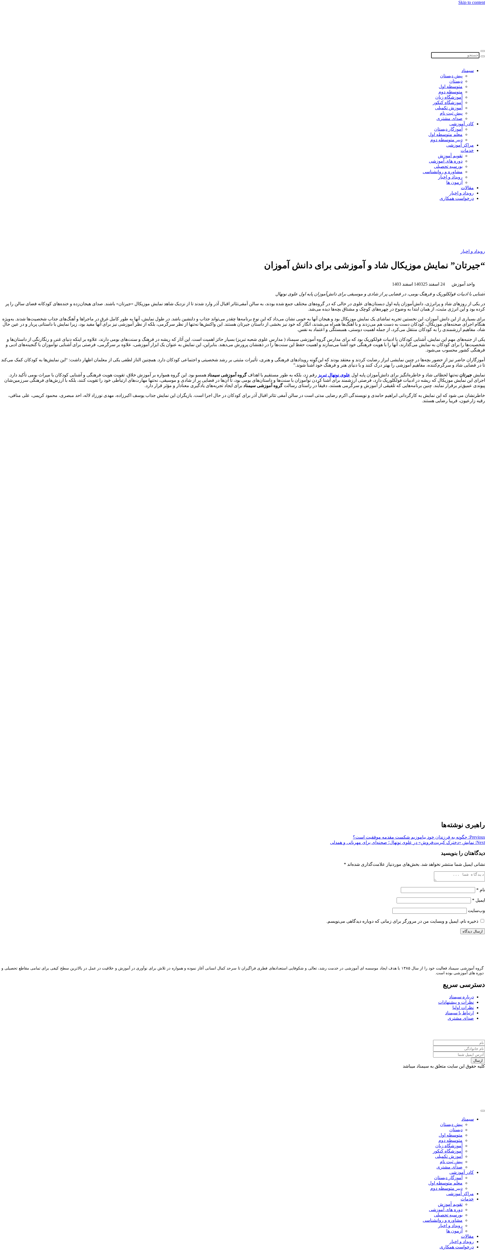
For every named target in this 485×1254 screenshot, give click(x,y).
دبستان (456, 81)
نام (480, 889)
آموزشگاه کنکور (448, 102)
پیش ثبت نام (451, 113)
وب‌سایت (476, 910)
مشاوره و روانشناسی (443, 171)
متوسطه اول (451, 86)
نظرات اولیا (463, 1007)
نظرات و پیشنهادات (456, 1002)
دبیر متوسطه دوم (446, 139)
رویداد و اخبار (450, 177)
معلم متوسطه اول (445, 134)
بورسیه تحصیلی (448, 166)
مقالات (467, 187)
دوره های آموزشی (446, 161)
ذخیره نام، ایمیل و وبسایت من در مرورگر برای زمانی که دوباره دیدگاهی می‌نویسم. (402, 921)
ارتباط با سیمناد (459, 1012)
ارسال (478, 1060)
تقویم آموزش (450, 155)
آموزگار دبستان (448, 129)
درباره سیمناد (461, 996)
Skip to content (471, 2)
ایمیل (478, 900)
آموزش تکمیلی (449, 107)
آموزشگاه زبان (449, 97)
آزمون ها (454, 182)
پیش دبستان (451, 75)
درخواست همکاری (457, 198)
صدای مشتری (449, 118)
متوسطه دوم (450, 91)
